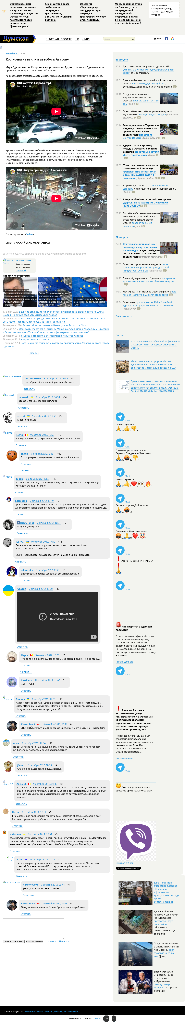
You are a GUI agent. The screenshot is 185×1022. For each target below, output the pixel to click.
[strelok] (8, 422)
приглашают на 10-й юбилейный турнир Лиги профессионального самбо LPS (148, 304)
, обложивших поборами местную (147, 85)
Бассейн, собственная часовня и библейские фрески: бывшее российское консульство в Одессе (141, 218)
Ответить (29, 388)
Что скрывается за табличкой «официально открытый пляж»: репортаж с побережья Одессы (156, 344)
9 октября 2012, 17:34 (34, 743)
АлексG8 (21, 784)
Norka (15, 812)
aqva (16, 743)
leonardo (24, 397)
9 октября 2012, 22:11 (34, 812)
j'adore (21, 765)
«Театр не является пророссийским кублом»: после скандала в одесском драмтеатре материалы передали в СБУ (153, 364)
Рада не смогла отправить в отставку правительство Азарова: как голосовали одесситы (56, 344)
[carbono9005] (11, 882)
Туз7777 (20, 541)
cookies (97, 1018)
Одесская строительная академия (142, 264)
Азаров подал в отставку (35, 339)
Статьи (52, 39)
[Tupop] (7, 476)
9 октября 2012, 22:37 (40, 834)
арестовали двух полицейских (148, 83)
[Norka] (6, 813)
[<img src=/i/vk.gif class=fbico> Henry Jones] (8, 529)
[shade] (12, 460)
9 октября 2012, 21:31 (42, 453)
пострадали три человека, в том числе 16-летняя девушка (149, 280)
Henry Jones (27, 522)
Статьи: (120, 335)
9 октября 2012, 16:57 (37, 478)
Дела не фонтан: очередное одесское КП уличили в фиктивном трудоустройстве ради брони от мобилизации (166, 892)
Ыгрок (25, 655)
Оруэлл (21, 588)
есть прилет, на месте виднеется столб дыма (149, 293)
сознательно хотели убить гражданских (141, 153)
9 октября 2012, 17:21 (48, 570)
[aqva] (6, 745)
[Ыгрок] (12, 661)
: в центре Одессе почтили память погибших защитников (141, 253)
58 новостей (21, 270)
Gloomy (20, 699)
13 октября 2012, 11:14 (42, 859)
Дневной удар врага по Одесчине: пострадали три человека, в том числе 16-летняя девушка (58, 11)
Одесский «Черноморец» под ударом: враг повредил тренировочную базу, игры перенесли (93, 11)
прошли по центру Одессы (137, 136)
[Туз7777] (7, 546)
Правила (51, 941)
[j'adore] (8, 771)
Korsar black (28, 724)
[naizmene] (4, 833)
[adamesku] (9, 501)
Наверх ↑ (34, 353)
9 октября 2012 (12, 53)
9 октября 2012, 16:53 (56, 378)
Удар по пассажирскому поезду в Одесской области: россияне (140, 148)
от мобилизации (139, 72)
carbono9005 (30, 884)
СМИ (86, 39)
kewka (20, 434)
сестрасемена (33, 378)
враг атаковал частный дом (141, 102)
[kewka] (7, 432)
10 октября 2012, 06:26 (54, 724)
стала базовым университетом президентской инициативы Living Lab (146, 267)
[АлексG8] (8, 784)
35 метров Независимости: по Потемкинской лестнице (141, 167)
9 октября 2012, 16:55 (44, 416)
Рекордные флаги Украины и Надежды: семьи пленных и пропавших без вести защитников (141, 130)
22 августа (122, 237)
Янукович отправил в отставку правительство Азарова (52, 335)
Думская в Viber (124, 863)
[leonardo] (9, 395)
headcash (26, 680)
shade (24, 453)
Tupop (19, 478)
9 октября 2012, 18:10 (40, 765)
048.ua (29, 234)
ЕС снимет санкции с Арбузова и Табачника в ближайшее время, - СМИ (89, 302)
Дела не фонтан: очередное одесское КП (146, 66)
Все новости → (124, 316)
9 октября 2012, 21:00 (45, 784)
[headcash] (12, 686)
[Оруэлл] (8, 595)
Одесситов (129, 302)
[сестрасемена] (12, 376)
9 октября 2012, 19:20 (47, 655)
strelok (21, 416)
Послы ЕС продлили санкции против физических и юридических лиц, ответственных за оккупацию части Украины (53, 299)
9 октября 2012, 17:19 (42, 500)
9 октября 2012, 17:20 (41, 588)
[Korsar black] (12, 730)
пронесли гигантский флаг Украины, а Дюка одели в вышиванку (139, 175)
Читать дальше (124, 661)
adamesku (21, 500)
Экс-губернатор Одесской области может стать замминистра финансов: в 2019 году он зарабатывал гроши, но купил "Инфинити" (54, 320)
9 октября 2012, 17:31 (44, 699)
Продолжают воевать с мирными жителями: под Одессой (137, 97)
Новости (65, 39)
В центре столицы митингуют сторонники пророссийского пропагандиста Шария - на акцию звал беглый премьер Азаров (53, 313)
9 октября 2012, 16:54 (48, 397)
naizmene (15, 834)
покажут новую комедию (152, 114)
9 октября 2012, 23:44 (53, 884)
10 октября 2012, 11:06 (47, 680)
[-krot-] (10, 860)
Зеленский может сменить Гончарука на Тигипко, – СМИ (54, 325)
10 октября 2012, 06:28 (54, 903)
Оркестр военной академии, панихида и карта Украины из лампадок (140, 247)
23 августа (122, 59)
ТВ (77, 39)
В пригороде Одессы (135, 185)
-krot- (19, 859)
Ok (106, 1018)
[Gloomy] (7, 699)
